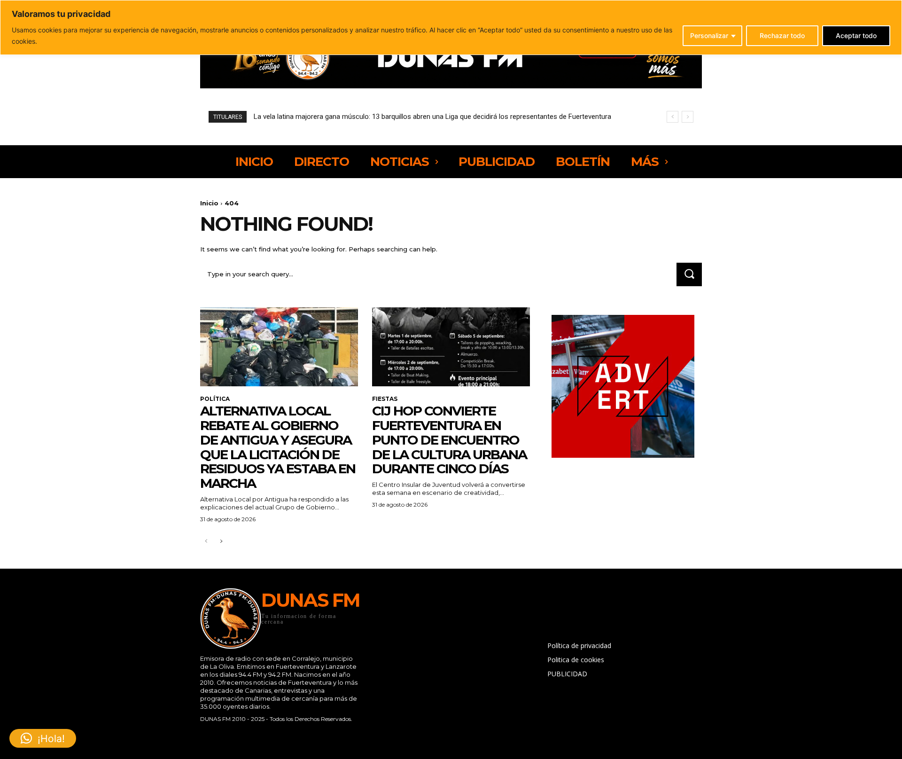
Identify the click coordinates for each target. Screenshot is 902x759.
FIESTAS (384, 399)
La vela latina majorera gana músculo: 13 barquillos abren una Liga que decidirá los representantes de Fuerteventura (432, 116)
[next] (687, 117)
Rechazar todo (782, 35)
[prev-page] (206, 542)
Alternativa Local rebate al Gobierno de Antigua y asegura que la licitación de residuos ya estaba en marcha (277, 447)
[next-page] (221, 542)
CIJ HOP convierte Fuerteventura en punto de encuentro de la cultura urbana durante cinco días (449, 440)
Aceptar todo (856, 35)
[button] (42, 738)
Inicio (209, 203)
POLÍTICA (215, 399)
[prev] (672, 117)
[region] (451, 27)
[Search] (689, 274)
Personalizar (709, 35)
